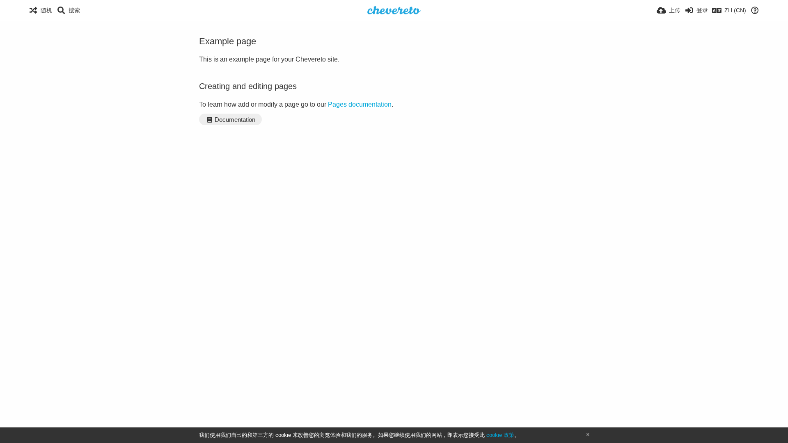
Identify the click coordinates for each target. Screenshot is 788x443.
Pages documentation (360, 104)
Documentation (234, 119)
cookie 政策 (500, 435)
